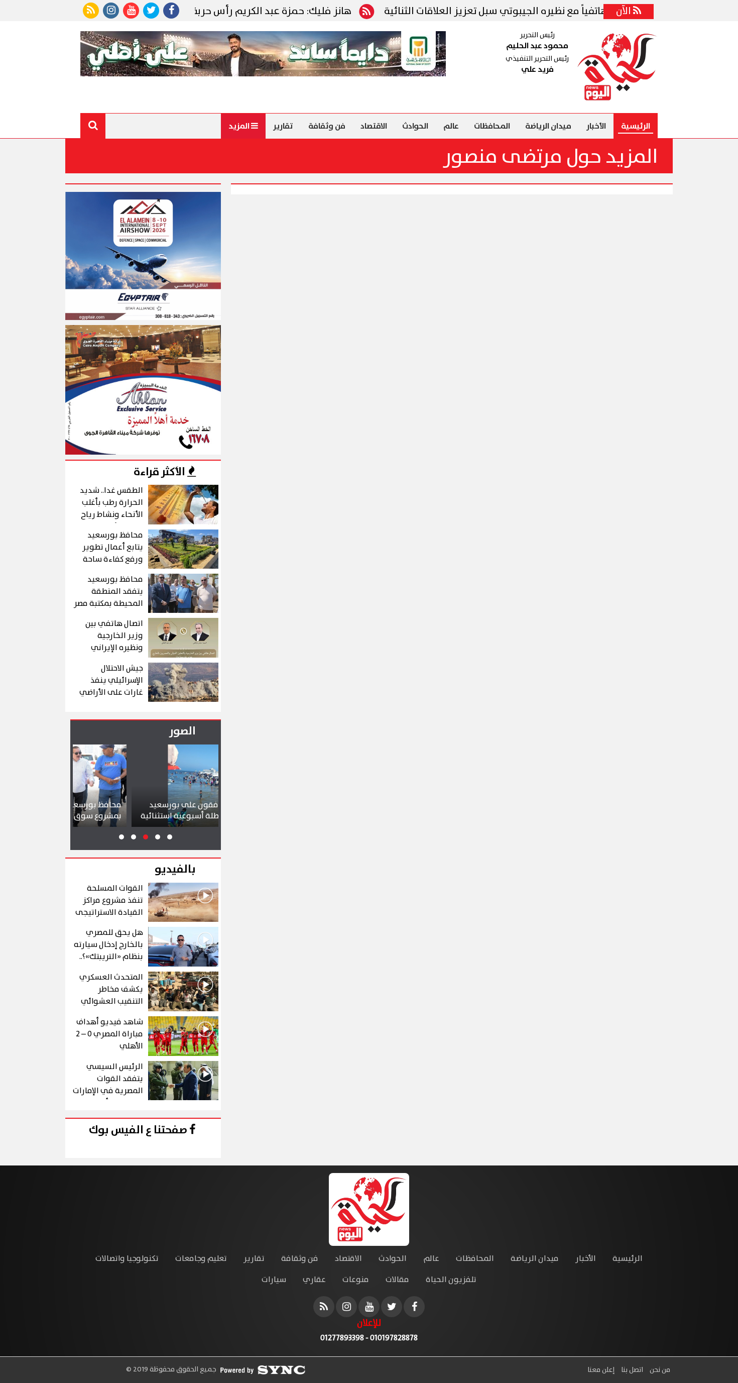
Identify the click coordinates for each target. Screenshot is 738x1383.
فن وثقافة (326, 126)
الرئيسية (635, 126)
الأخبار (596, 126)
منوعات (355, 1279)
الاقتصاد (373, 126)
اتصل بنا (631, 1369)
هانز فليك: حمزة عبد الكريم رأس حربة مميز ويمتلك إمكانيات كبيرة (261, 11)
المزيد (239, 126)
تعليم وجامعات (201, 1258)
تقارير (283, 126)
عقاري (314, 1279)
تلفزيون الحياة (451, 1279)
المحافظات (492, 126)
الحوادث (415, 126)
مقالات (397, 1279)
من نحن (659, 1369)
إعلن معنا (600, 1369)
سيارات (274, 1279)
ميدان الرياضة (548, 126)
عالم (451, 126)
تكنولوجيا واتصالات (127, 1258)
